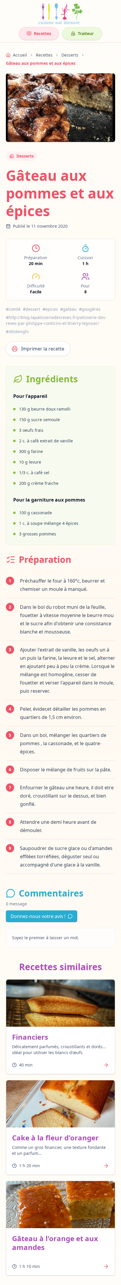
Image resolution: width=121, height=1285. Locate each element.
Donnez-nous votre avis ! (38, 916)
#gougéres (89, 309)
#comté (13, 309)
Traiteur (86, 33)
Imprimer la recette (42, 348)
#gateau (68, 309)
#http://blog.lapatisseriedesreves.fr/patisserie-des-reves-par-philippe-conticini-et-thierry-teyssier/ (56, 320)
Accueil (20, 55)
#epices (50, 309)
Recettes (42, 33)
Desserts (69, 55)
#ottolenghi (17, 331)
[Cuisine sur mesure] (60, 13)
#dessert (31, 309)
